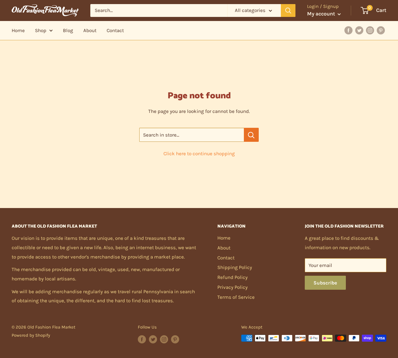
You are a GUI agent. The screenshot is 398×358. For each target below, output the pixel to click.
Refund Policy (232, 277)
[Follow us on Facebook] (142, 339)
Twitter (359, 30)
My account (321, 14)
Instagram (370, 30)
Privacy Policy (232, 287)
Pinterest (381, 30)
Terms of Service (236, 297)
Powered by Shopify (31, 335)
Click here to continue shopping (199, 153)
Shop (40, 30)
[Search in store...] (251, 135)
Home (18, 30)
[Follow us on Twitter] (153, 339)
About (89, 30)
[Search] (288, 10)
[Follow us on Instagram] (164, 339)
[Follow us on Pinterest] (175, 339)
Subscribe (325, 283)
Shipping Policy (234, 267)
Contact (115, 30)
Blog (68, 30)
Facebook (348, 30)
